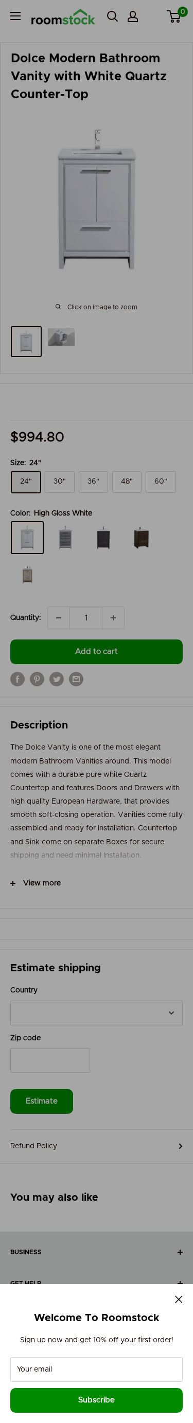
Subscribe (96, 1400)
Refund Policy (33, 1146)
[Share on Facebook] (17, 679)
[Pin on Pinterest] (37, 679)
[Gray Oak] (103, 537)
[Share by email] (76, 679)
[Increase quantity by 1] (113, 618)
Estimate (42, 1101)
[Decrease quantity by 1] (58, 618)
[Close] (179, 1299)
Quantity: (25, 617)
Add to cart (96, 651)
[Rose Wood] (141, 537)
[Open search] (112, 16)
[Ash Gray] (65, 537)
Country (24, 990)
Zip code (25, 1038)
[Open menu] (15, 16)
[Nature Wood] (27, 574)
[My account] (133, 16)
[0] (174, 16)
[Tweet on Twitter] (56, 679)
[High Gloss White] (27, 537)
